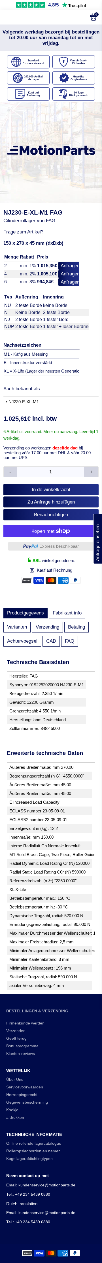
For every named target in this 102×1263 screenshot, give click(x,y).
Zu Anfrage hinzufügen (51, 502)
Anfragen (70, 265)
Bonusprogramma (22, 1046)
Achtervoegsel (22, 641)
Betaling (76, 627)
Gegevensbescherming (27, 1102)
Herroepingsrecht (21, 1095)
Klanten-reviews (20, 1054)
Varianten (17, 627)
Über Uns (14, 1079)
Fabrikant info (67, 613)
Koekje (12, 1110)
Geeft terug (16, 1038)
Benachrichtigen (51, 514)
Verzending (47, 627)
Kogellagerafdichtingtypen (29, 1159)
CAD (51, 641)
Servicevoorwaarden (24, 1087)
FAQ (69, 641)
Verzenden (16, 1031)
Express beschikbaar (59, 546)
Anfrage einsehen (97, 539)
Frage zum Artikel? (23, 232)
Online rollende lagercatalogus (33, 1143)
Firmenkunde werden (25, 1023)
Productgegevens (25, 613)
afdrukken (15, 1117)
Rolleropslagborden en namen (33, 1151)
